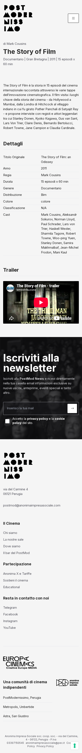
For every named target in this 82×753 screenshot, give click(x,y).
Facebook (10, 614)
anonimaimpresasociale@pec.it (45, 742)
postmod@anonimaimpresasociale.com (31, 505)
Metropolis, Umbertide (18, 707)
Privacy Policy (45, 746)
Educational (11, 587)
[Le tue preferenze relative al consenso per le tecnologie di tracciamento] (75, 746)
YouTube (9, 628)
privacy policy (37, 418)
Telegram (10, 608)
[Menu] (73, 18)
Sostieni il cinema (15, 580)
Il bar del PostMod (16, 553)
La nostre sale (13, 539)
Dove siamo (11, 546)
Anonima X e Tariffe (17, 574)
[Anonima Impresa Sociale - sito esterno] (67, 682)
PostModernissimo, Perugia (22, 697)
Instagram (10, 621)
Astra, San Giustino (16, 716)
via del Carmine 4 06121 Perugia (15, 491)
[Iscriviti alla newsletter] (72, 408)
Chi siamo (10, 533)
